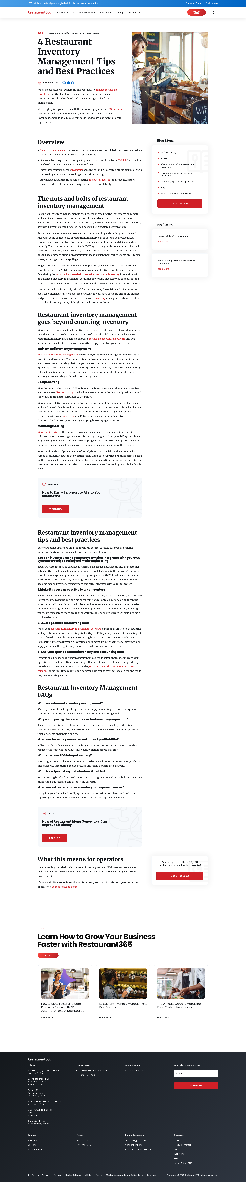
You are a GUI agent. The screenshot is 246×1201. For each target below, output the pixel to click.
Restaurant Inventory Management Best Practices (123, 1005)
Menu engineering (48, 432)
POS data (122, 160)
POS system (115, 109)
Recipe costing (64, 392)
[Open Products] (67, 13)
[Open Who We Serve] (94, 13)
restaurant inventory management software (76, 628)
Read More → (164, 241)
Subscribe (196, 1085)
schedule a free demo (65, 886)
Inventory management (53, 150)
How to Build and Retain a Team (173, 236)
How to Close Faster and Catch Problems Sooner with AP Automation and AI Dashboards (62, 1007)
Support (199, 3)
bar (91, 222)
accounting (68, 416)
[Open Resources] (139, 13)
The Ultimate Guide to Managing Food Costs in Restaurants (179, 1005)
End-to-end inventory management (58, 354)
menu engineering (99, 179)
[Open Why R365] (111, 13)
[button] (64, 83)
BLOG (40, 33)
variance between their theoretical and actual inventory (87, 274)
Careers (190, 3)
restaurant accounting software (107, 338)
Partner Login (212, 3)
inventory (76, 169)
